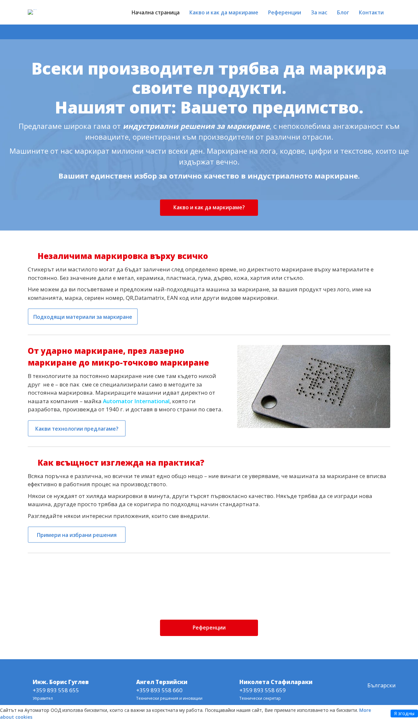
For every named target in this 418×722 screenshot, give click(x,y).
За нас (319, 12)
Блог (343, 12)
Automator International (136, 401)
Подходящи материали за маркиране (82, 316)
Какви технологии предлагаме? (76, 428)
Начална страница (156, 12)
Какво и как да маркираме (223, 12)
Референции (284, 12)
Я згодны (404, 713)
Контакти (371, 12)
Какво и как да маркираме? (209, 207)
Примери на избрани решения (77, 535)
